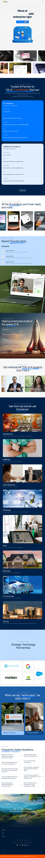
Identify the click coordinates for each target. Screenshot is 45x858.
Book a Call (26, 434)
